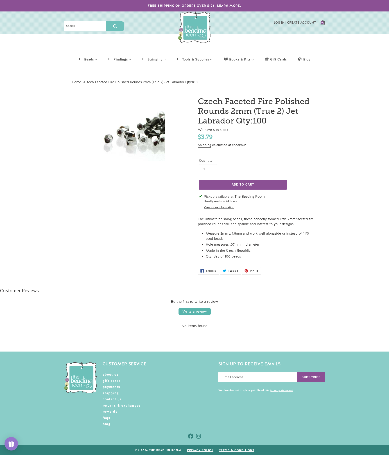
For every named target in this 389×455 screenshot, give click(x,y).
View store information (219, 207)
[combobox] (85, 26)
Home (76, 82)
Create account (301, 22)
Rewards (110, 411)
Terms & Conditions (236, 450)
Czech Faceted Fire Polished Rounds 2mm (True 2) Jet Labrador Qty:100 (141, 82)
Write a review (194, 311)
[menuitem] (88, 59)
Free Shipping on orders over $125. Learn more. (194, 6)
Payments (111, 387)
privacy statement (281, 390)
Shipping (204, 145)
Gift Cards (112, 381)
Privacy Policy (200, 450)
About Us (111, 374)
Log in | (280, 22)
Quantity (206, 160)
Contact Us (112, 399)
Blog (107, 424)
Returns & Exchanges (122, 405)
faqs (107, 418)
